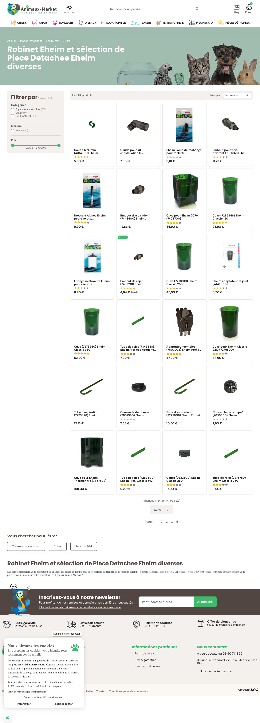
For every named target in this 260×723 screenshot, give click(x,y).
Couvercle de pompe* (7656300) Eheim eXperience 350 (228, 414)
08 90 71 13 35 (232, 654)
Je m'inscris (205, 602)
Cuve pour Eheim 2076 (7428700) (182, 217)
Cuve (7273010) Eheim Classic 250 (181, 283)
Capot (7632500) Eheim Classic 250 (183, 479)
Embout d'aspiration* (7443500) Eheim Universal (135, 217)
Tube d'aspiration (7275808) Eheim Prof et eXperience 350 (183, 414)
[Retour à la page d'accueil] (32, 9)
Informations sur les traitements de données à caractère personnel (80, 607)
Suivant (159, 510)
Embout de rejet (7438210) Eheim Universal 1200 (131, 283)
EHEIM (22, 130)
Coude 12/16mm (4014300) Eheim (86, 151)
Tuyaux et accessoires (31, 109)
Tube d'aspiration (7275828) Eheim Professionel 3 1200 (87, 414)
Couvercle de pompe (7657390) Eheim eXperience (134, 414)
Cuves (21, 112)
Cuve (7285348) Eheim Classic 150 (228, 217)
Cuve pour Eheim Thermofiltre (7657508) (90, 479)
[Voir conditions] (6, 624)
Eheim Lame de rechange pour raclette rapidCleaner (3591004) (184, 151)
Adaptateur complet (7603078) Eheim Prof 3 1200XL (182, 348)
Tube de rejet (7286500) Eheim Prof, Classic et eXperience (137, 479)
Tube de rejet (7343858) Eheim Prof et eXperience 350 (138, 348)
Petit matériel (26, 116)
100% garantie (25, 623)
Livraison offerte (92, 623)
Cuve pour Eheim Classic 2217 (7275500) (230, 348)
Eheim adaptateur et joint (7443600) (230, 283)
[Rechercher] (197, 9)
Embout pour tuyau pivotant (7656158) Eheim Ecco (230, 151)
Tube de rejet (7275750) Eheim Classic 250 (229, 479)
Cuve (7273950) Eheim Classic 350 (89, 348)
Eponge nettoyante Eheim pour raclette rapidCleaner (92, 283)
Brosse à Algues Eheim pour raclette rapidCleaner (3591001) (90, 217)
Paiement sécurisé (159, 623)
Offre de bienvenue (221, 622)
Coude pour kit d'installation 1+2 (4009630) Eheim (132, 151)
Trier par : (216, 95)
